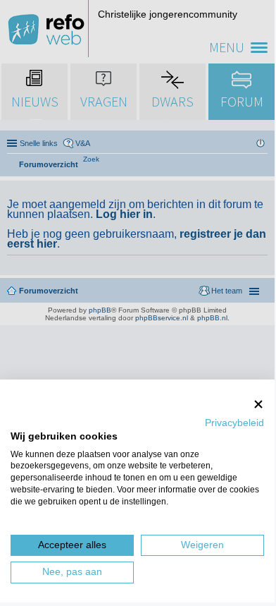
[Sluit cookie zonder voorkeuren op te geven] (258, 404)
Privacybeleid (234, 423)
